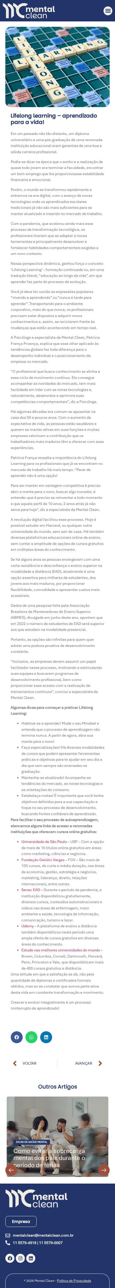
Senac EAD (30, 889)
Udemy (27, 926)
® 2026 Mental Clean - (57, 1281)
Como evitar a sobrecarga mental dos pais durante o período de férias (49, 1158)
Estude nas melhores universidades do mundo (61, 950)
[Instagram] (20, 1258)
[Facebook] (9, 1258)
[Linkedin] (30, 1258)
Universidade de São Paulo (44, 841)
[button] (107, 10)
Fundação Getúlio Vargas (42, 859)
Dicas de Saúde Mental (31, 1142)
